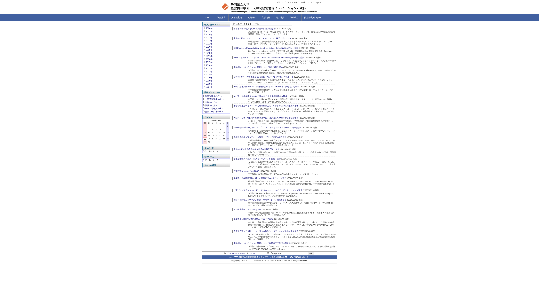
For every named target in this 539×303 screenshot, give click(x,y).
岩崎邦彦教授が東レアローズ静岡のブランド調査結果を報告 (260, 137)
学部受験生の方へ (213, 96)
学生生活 (294, 17)
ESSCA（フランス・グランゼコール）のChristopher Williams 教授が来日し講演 (269, 57)
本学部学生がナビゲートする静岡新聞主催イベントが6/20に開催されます (266, 106)
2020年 (209, 47)
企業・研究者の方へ (214, 111)
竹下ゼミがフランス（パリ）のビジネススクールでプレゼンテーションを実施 (268, 190)
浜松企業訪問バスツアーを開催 (247, 209)
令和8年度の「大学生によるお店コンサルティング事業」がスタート (264, 77)
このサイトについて (257, 253)
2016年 (209, 59)
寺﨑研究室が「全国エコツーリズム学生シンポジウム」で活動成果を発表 (266, 231)
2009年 (209, 81)
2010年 (209, 77)
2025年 (209, 31)
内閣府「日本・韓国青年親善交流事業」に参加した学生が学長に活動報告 (266, 118)
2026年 (209, 28)
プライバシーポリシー (236, 253)
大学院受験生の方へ (214, 99)
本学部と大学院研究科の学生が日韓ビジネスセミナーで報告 (260, 178)
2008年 (209, 84)
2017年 (209, 56)
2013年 (209, 68)
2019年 (209, 50)
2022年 (209, 40)
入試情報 (266, 17)
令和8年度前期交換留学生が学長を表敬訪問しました (257, 149)
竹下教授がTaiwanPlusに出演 (246, 171)
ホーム (208, 17)
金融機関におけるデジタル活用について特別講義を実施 (258, 67)
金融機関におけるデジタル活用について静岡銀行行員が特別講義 (262, 243)
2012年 (209, 71)
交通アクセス (306, 3)
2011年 (209, 74)
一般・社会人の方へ (214, 108)
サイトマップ (293, 3)
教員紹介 (252, 17)
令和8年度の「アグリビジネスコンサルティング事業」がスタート (263, 38)
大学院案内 (236, 17)
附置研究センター (312, 17)
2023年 (209, 37)
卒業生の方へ (211, 102)
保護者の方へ (211, 105)
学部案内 (221, 17)
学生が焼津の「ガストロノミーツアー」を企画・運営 (257, 159)
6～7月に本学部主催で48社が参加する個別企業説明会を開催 (260, 96)
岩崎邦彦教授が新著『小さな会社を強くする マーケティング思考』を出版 (266, 86)
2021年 (209, 44)
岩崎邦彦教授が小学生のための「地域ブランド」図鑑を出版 (260, 200)
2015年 (209, 62)
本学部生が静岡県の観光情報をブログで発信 (253, 219)
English (318, 3)
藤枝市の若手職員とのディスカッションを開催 (254, 28)
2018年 (209, 53)
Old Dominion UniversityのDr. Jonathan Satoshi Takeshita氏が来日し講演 (266, 48)
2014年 (209, 65)
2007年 (209, 87)
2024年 (209, 34)
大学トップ (281, 3)
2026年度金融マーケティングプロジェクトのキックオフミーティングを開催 (267, 127)
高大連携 (280, 17)
